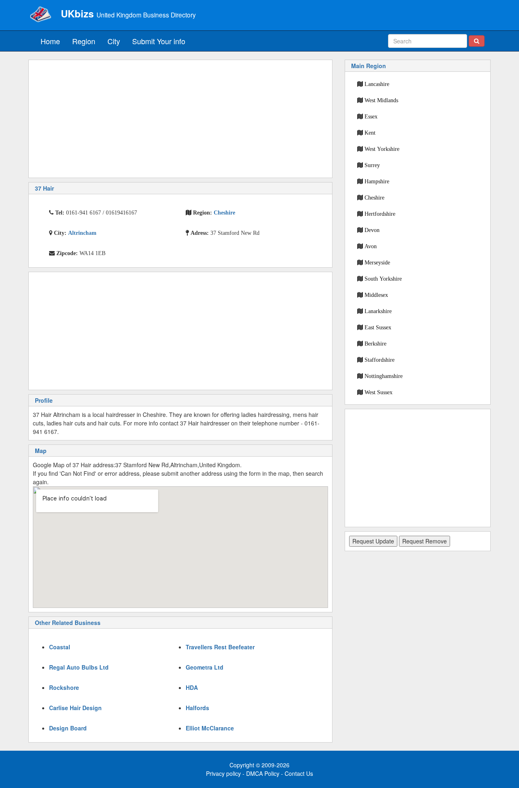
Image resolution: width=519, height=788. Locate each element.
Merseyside (377, 262)
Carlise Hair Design (75, 708)
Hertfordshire (380, 214)
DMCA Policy (262, 773)
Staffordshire (380, 360)
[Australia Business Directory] (40, 14)
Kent (370, 132)
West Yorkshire (382, 149)
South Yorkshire (383, 278)
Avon (371, 246)
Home (50, 41)
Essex (371, 116)
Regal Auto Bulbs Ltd (79, 667)
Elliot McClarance (210, 728)
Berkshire (375, 343)
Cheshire (374, 197)
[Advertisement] (180, 119)
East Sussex (378, 327)
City (113, 41)
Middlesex (376, 295)
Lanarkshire (378, 311)
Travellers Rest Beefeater (220, 647)
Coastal (59, 647)
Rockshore (64, 687)
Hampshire (377, 181)
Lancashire (377, 84)
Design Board (68, 728)
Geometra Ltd (204, 667)
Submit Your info (158, 41)
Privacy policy (223, 773)
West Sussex (378, 392)
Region (83, 41)
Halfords (197, 708)
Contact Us (299, 773)
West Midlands (381, 100)
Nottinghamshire (384, 376)
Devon (372, 230)
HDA (192, 687)
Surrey (372, 165)
